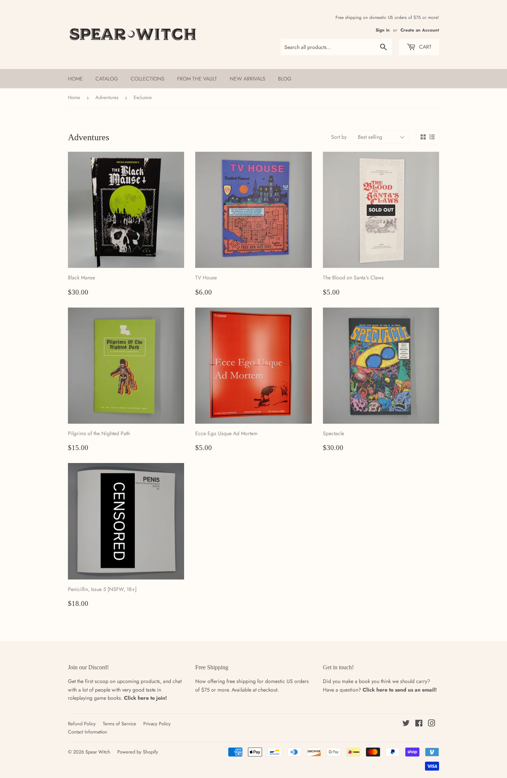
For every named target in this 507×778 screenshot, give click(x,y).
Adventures (106, 97)
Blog (284, 78)
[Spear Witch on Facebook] (419, 724)
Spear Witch (97, 751)
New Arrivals (247, 78)
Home (75, 78)
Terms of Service (119, 723)
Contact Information (87, 731)
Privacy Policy (157, 723)
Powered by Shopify (137, 751)
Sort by (339, 137)
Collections (147, 78)
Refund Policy (82, 723)
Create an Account (419, 30)
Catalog (106, 78)
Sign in (383, 30)
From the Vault (197, 78)
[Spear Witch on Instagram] (431, 724)
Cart (425, 46)
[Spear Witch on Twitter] (406, 724)
